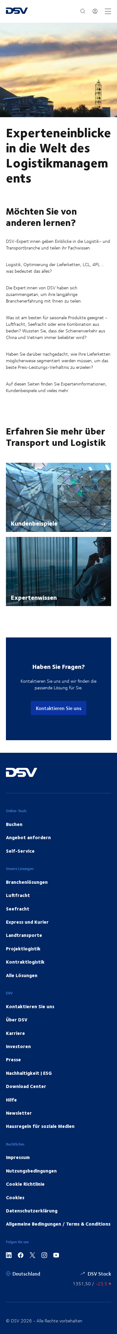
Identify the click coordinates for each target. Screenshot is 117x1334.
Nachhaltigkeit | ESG (29, 1073)
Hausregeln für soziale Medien (40, 1126)
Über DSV (16, 1019)
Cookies (15, 1197)
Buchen (14, 824)
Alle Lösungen (21, 975)
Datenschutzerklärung (31, 1210)
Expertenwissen (34, 597)
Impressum (18, 1157)
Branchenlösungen (27, 882)
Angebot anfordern (28, 837)
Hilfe (11, 1099)
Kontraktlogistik (25, 961)
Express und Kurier (27, 922)
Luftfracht (18, 895)
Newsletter (19, 1113)
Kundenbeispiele (34, 523)
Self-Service (20, 851)
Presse (13, 1059)
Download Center (26, 1086)
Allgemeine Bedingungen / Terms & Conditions (58, 1223)
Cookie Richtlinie (25, 1184)
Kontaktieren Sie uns (58, 708)
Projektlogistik (23, 948)
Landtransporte (24, 935)
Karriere (15, 1033)
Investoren (18, 1046)
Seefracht (17, 908)
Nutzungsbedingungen (31, 1170)
